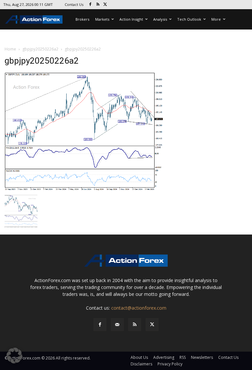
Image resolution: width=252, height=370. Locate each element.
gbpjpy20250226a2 (40, 49)
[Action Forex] (33, 19)
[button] (14, 355)
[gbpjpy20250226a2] (84, 131)
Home (10, 49)
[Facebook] (90, 5)
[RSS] (98, 5)
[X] (105, 5)
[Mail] (117, 324)
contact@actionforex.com (138, 308)
